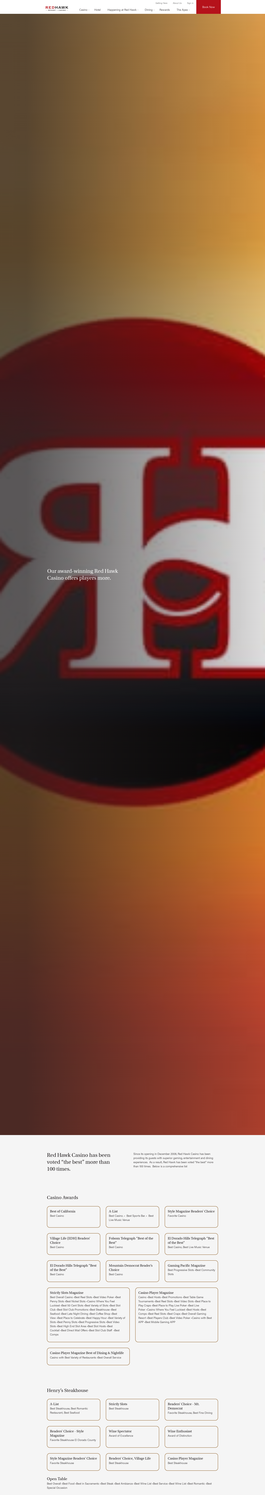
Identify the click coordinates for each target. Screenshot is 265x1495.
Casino (83, 10)
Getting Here (161, 2)
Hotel (97, 10)
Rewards (164, 10)
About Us (177, 2)
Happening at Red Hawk (122, 10)
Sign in (190, 2)
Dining (149, 10)
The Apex (182, 10)
